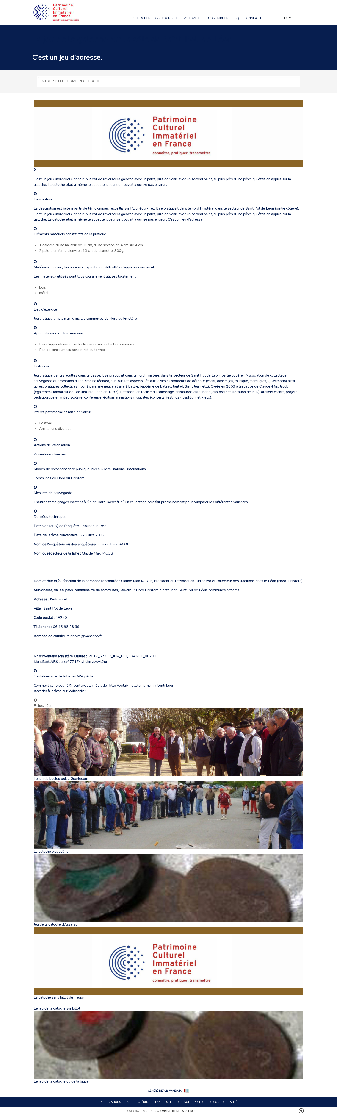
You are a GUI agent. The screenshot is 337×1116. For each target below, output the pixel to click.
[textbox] (169, 81)
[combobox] (168, 81)
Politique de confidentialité (215, 1102)
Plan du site (163, 1102)
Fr (286, 18)
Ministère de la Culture (179, 1111)
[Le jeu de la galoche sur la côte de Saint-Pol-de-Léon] (35, 169)
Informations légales (116, 1102)
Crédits (143, 1102)
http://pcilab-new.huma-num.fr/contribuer (141, 685)
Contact (182, 1102)
